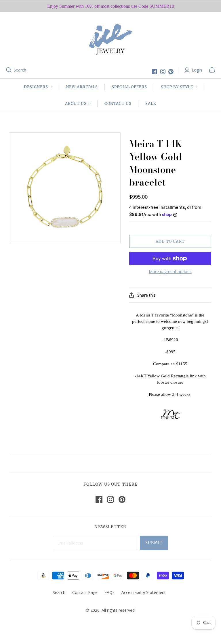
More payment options (170, 271)
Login (197, 70)
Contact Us (118, 103)
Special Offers (129, 86)
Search (20, 70)
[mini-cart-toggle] (212, 70)
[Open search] (9, 70)
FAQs (109, 592)
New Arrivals (82, 86)
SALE (150, 103)
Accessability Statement (143, 592)
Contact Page (85, 592)
